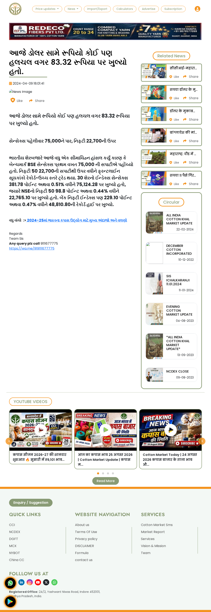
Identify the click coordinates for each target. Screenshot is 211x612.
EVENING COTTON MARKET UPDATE (179, 310)
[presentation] (9, 441)
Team (145, 553)
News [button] (72, 9)
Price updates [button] (46, 9)
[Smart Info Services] (15, 9)
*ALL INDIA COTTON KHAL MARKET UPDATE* (178, 343)
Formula (81, 553)
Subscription (173, 9)
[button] (197, 9)
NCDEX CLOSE (177, 371)
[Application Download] (10, 601)
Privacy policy (86, 539)
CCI (12, 524)
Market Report (153, 531)
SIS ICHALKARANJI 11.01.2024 (178, 280)
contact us (84, 560)
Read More (106, 481)
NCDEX (14, 531)
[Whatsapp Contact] (10, 583)
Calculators (124, 9)
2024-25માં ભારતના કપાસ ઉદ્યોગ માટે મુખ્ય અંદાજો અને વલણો (77, 220)
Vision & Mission (153, 546)
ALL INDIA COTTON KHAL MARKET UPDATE (179, 219)
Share (39, 100)
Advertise (148, 9)
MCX (12, 546)
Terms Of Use (86, 531)
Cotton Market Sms (157, 524)
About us (82, 524)
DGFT (13, 539)
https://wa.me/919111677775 (31, 248)
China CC (16, 560)
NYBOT (14, 553)
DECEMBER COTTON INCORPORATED (179, 249)
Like (20, 100)
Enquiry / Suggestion (30, 502)
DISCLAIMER (84, 546)
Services (148, 539)
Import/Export (97, 9)
